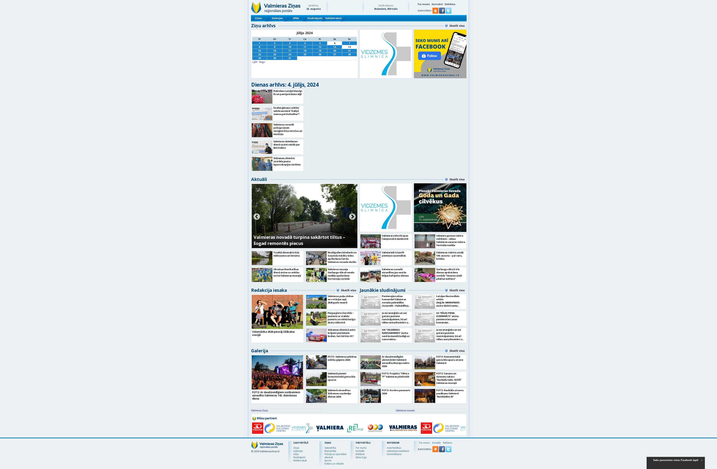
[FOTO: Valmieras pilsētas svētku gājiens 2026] (316, 362)
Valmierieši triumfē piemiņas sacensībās (394, 254)
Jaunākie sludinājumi (383, 290)
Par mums (424, 4)
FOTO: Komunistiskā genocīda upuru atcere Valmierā (449, 360)
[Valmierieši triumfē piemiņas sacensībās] (371, 258)
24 (289, 54)
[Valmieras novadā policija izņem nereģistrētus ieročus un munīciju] (262, 130)
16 (274, 50)
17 (289, 50)
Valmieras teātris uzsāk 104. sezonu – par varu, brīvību (450, 255)
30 (274, 58)
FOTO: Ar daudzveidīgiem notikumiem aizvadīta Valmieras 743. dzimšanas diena (276, 395)
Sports (328, 460)
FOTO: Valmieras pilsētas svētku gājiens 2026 (342, 358)
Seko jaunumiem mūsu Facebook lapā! (675, 460)
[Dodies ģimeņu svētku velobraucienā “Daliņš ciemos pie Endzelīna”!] (262, 113)
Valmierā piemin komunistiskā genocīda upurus (341, 376)
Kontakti (437, 4)
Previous (256, 217)
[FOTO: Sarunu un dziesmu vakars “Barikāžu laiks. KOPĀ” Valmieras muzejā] (425, 379)
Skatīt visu (457, 25)
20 (334, 50)
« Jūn (254, 61)
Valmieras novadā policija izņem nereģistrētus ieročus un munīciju (287, 129)
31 (289, 58)
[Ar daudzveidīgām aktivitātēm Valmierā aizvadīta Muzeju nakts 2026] (371, 362)
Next (352, 217)
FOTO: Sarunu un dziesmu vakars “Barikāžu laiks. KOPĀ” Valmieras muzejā (449, 378)
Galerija (259, 350)
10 (289, 47)
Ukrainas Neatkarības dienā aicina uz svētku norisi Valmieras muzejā (287, 272)
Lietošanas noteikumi (398, 451)
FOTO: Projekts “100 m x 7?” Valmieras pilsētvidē (395, 375)
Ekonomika (330, 451)
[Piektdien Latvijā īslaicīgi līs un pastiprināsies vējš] (262, 96)
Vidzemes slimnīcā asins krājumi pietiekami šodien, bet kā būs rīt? (342, 333)
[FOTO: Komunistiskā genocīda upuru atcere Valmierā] (425, 362)
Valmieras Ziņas (259, 410)
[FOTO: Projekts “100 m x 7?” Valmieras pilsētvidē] (371, 379)
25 (305, 54)
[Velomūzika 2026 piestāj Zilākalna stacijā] (277, 312)
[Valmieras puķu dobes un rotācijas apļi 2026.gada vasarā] (316, 301)
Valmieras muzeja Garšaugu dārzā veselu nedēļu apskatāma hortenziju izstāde (341, 274)
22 (259, 54)
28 (349, 54)
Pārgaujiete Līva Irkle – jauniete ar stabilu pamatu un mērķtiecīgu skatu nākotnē (342, 317)
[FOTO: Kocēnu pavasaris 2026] (371, 395)
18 (305, 50)
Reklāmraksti (333, 18)
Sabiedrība (330, 447)
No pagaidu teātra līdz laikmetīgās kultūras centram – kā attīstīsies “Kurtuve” (301, 240)
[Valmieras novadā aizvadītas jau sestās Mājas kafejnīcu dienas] (371, 274)
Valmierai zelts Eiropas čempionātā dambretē (395, 237)
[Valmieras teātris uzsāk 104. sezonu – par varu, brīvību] (425, 258)
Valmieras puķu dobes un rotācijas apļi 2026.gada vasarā (340, 299)
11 (305, 47)
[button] (442, 12)
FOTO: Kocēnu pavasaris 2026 (396, 392)
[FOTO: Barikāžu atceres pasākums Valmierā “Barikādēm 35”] (425, 395)
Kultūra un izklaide (334, 463)
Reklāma (450, 4)
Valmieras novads (405, 410)
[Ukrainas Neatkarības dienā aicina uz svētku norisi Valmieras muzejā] (262, 274)
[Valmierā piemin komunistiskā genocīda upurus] (316, 379)
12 (320, 47)
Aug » (262, 61)
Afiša (296, 18)
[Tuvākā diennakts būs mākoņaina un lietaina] (262, 258)
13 (334, 47)
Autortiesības (394, 447)
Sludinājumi (314, 18)
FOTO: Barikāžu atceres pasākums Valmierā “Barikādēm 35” (449, 393)
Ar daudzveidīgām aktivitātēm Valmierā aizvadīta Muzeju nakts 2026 (395, 361)
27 (334, 54)
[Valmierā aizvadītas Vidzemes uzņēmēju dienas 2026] (316, 395)
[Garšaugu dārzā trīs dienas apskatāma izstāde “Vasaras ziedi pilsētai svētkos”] (425, 274)
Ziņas (258, 18)
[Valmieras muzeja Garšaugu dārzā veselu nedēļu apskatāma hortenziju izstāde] (316, 274)
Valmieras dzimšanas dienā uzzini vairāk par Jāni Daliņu (286, 144)
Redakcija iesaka (269, 290)
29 (259, 58)
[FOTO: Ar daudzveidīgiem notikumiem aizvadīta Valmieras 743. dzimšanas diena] (277, 372)
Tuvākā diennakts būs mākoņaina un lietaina (286, 254)
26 (320, 54)
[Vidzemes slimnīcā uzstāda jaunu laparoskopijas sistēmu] (262, 163)
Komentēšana (394, 454)
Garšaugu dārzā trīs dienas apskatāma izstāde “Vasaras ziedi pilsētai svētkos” (449, 274)
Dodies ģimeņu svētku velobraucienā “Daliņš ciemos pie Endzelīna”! (286, 111)
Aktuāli (259, 179)
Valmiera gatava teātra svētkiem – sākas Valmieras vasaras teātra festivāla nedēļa (450, 240)
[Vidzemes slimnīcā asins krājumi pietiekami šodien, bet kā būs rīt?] (316, 335)
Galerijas (277, 18)
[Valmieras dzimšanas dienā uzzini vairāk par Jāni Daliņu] (262, 147)
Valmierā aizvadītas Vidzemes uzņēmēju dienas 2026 (339, 393)
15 (259, 50)
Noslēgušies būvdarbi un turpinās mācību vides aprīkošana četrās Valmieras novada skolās (342, 257)
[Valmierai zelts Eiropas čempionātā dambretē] (371, 241)
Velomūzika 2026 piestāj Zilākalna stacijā (273, 333)
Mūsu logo (361, 457)
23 (274, 54)
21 (349, 50)
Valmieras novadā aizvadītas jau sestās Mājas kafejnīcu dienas (395, 272)
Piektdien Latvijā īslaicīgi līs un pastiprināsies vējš (287, 92)
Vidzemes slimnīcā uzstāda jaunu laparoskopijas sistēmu (287, 161)
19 (320, 50)
